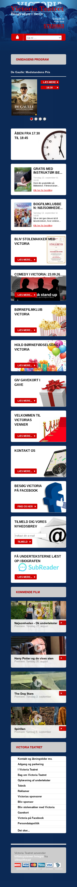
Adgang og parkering (31, 764)
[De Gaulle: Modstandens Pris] (24, 114)
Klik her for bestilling (42, 190)
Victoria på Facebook (31, 817)
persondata (47, 869)
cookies (59, 869)
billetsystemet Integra (29, 856)
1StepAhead (22, 859)
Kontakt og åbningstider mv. (35, 758)
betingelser (35, 869)
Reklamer (23, 791)
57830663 (54, 25)
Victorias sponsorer (30, 796)
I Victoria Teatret (28, 769)
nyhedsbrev (22, 869)
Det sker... (24, 830)
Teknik (22, 785)
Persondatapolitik (28, 823)
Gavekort (23, 812)
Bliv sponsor (25, 801)
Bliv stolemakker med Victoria (36, 807)
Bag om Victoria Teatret (32, 774)
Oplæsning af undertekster (34, 780)
